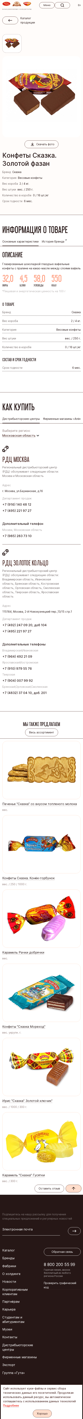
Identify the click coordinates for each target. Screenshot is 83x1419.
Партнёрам (10, 1301)
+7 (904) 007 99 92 (17, 681)
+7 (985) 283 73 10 (17, 536)
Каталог (8, 1250)
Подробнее (11, 1405)
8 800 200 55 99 (59, 1264)
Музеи (7, 1329)
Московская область (19, 435)
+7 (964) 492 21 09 (17, 656)
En (79, 5)
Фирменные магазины (19, 1357)
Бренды (8, 1258)
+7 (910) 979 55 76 (17, 668)
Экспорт (8, 1365)
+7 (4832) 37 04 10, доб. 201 (24, 693)
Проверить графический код (60, 1285)
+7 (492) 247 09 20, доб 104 (24, 625)
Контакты (9, 1337)
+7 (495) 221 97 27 (16, 511)
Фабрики (9, 1266)
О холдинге (11, 1274)
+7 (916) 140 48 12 (16, 504)
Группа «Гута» (13, 1373)
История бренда (53, 241)
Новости (9, 1281)
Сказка (16, 172)
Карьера (8, 1309)
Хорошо (42, 1413)
